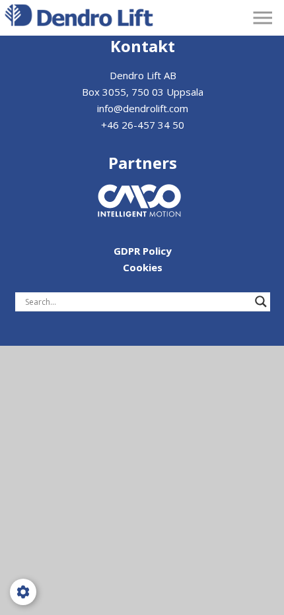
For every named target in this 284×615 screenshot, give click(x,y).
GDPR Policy (143, 250)
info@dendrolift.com (142, 108)
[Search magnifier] (261, 301)
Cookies (142, 267)
